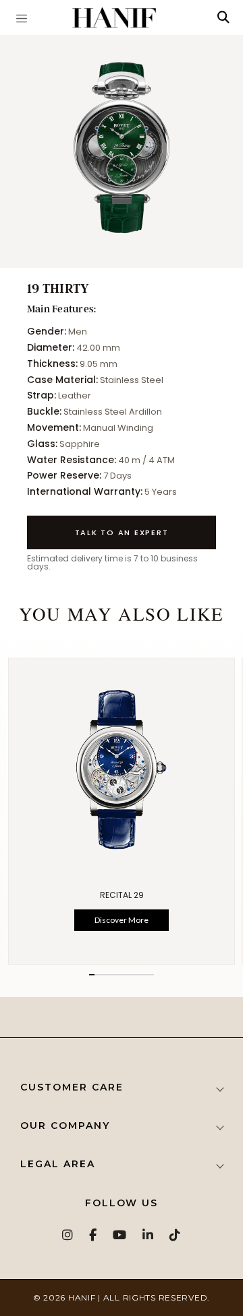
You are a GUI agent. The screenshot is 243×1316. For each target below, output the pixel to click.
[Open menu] (21, 17)
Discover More (121, 920)
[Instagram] (68, 1235)
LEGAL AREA (57, 1164)
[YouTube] (120, 1235)
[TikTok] (175, 1235)
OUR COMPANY (65, 1125)
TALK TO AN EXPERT (122, 532)
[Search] (223, 17)
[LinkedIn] (148, 1235)
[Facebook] (93, 1235)
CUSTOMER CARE (71, 1087)
